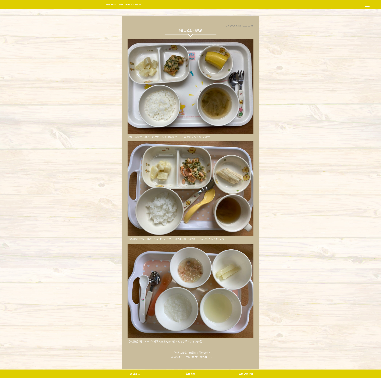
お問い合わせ (246, 373)
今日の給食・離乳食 (185, 352)
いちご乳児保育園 (233, 26)
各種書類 (190, 373)
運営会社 (135, 373)
